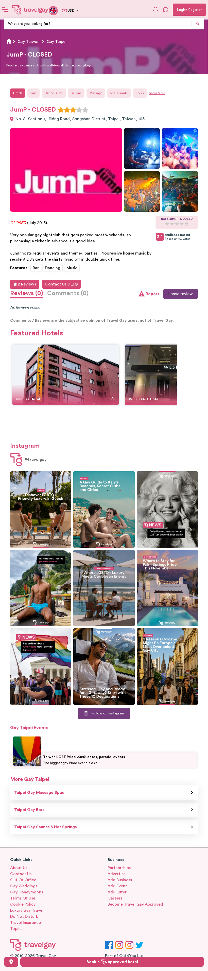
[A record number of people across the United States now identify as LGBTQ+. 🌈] (40, 666)
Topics (16, 929)
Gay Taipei (56, 42)
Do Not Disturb (24, 916)
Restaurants (119, 93)
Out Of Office (23, 880)
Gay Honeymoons (26, 892)
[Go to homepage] (30, 9)
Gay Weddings (23, 886)
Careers (115, 898)
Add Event (117, 886)
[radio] (61, 110)
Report (152, 294)
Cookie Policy (23, 904)
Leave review (180, 294)
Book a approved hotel (112, 962)
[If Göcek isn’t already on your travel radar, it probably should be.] (40, 509)
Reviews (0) (26, 293)
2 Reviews (27, 284)
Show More (157, 93)
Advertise (117, 874)
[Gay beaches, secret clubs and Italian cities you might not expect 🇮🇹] (103, 509)
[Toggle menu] (5, 10)
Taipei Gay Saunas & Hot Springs (45, 827)
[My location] (11, 962)
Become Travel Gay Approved (135, 904)
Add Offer (117, 892)
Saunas (76, 93)
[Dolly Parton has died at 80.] (167, 509)
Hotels (17, 93)
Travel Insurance (25, 923)
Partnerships (119, 868)
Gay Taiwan (29, 42)
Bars (33, 93)
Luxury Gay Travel (26, 910)
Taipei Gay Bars (29, 810)
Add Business (120, 880)
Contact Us (55, 284)
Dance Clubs (54, 93)
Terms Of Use (22, 898)
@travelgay (35, 460)
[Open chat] (166, 10)
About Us (18, 868)
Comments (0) (68, 293)
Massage (96, 93)
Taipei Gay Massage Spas (39, 792)
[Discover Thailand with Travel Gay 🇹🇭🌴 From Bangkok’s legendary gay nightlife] (40, 588)
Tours (140, 93)
